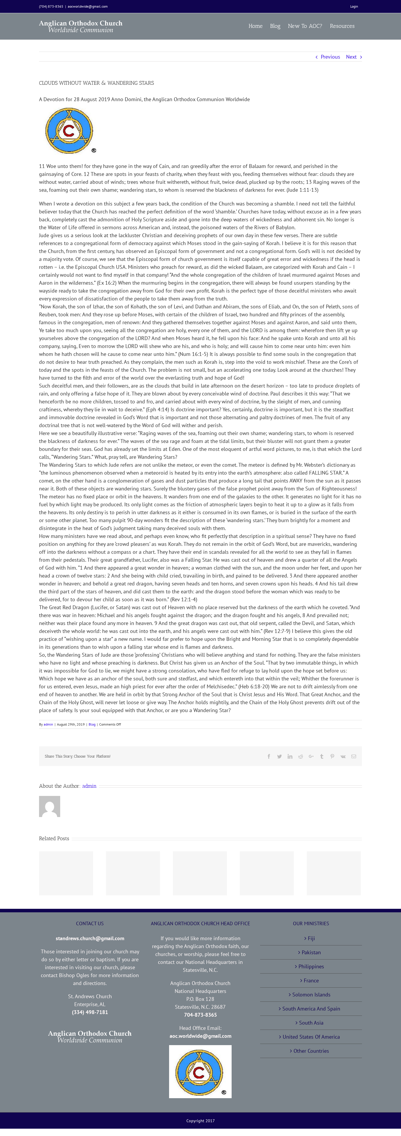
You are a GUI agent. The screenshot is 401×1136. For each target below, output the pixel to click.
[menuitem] (354, 6)
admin (48, 724)
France (311, 980)
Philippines (311, 966)
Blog (92, 724)
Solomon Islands (311, 994)
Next (351, 56)
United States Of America (311, 1036)
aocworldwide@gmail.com (88, 6)
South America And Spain (311, 1008)
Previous (330, 56)
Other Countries (311, 1050)
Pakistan (311, 952)
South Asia (311, 1022)
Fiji (311, 938)
